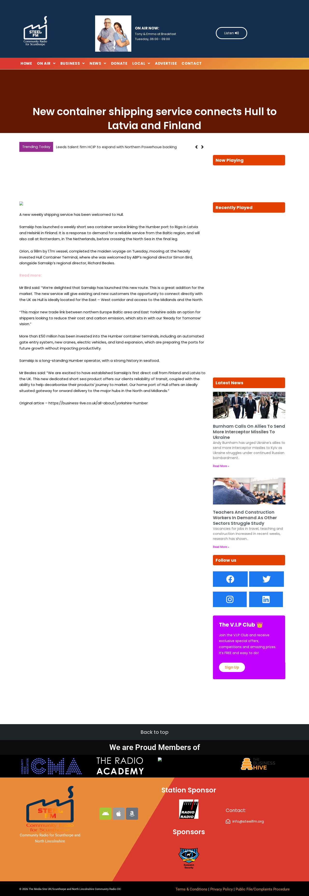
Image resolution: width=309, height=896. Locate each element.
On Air (44, 63)
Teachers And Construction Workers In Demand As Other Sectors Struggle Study (245, 517)
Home (26, 63)
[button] (202, 147)
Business (70, 63)
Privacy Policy (222, 889)
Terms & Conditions (191, 889)
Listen (229, 33)
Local (139, 63)
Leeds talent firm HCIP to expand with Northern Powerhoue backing (116, 146)
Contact (192, 63)
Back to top (154, 732)
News (95, 63)
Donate (119, 63)
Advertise (166, 63)
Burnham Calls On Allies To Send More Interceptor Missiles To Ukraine (249, 432)
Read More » (221, 466)
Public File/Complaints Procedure (263, 889)
